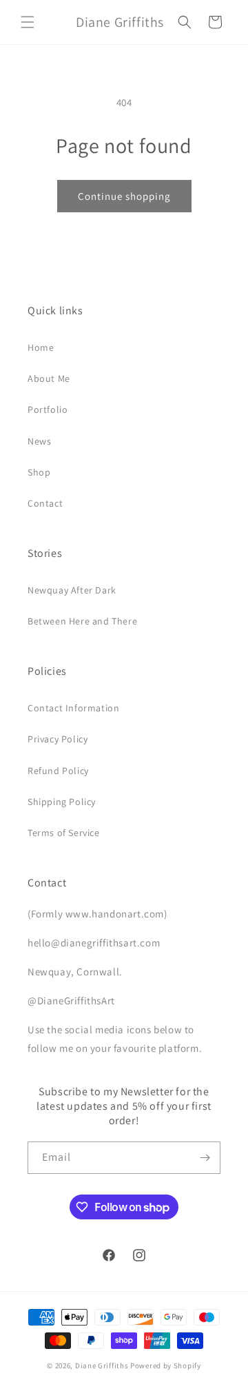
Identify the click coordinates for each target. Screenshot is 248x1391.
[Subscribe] (204, 1157)
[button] (27, 22)
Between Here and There (82, 621)
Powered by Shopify (165, 1365)
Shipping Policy (62, 801)
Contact (45, 503)
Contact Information (73, 708)
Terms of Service (64, 832)
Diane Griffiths (102, 1365)
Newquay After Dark (72, 590)
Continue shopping (124, 196)
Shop (39, 472)
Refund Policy (58, 770)
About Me (49, 378)
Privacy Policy (57, 739)
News (39, 441)
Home (41, 347)
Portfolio (48, 409)
